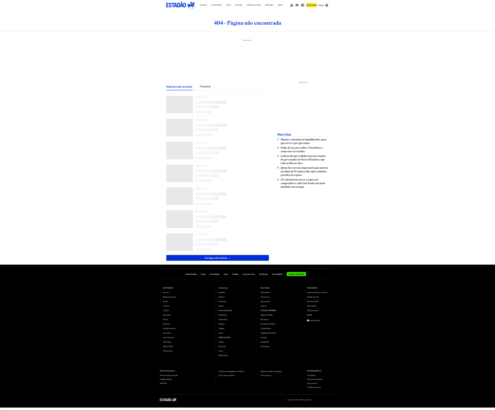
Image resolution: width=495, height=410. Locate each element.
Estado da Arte (313, 297)
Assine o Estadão (296, 274)
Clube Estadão (191, 274)
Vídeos (221, 342)
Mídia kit (163, 383)
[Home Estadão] (180, 5)
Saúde (220, 306)
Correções (311, 375)
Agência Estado (267, 315)
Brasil (165, 301)
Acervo (166, 292)
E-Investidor (215, 274)
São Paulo (222, 301)
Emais (165, 319)
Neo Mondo (312, 306)
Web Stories (223, 355)
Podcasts (222, 346)
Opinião (221, 292)
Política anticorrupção (169, 375)
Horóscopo (265, 297)
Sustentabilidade (225, 310)
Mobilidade (223, 288)
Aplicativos (265, 346)
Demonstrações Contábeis (271, 371)
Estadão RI (265, 342)
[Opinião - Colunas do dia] (297, 5)
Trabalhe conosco (314, 387)
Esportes (166, 324)
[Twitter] (321, 400)
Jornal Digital (277, 274)
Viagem (221, 328)
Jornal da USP (312, 301)
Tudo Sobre (223, 319)
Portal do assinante (314, 379)
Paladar (235, 274)
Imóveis (264, 337)
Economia (167, 333)
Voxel (220, 333)
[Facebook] (315, 400)
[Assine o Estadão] (311, 5)
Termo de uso (266, 375)
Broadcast (265, 319)
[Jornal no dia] (317, 337)
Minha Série (168, 351)
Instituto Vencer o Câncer (317, 292)
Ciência (166, 306)
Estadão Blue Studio (268, 333)
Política (221, 297)
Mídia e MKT (168, 346)
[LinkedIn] (334, 400)
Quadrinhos (265, 301)
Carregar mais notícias (216, 257)
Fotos (220, 351)
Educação (167, 315)
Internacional (168, 337)
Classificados (266, 328)
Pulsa (226, 274)
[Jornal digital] (302, 5)
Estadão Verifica (169, 328)
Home (203, 274)
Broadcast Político (268, 324)
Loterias (264, 306)
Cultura (166, 310)
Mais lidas (167, 342)
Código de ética (166, 379)
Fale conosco (312, 383)
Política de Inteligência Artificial (231, 371)
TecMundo (263, 274)
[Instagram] (328, 400)
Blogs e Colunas (169, 297)
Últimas (221, 324)
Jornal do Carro (249, 274)
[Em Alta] (292, 5)
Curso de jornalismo (226, 375)
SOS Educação (312, 310)
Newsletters (265, 292)
